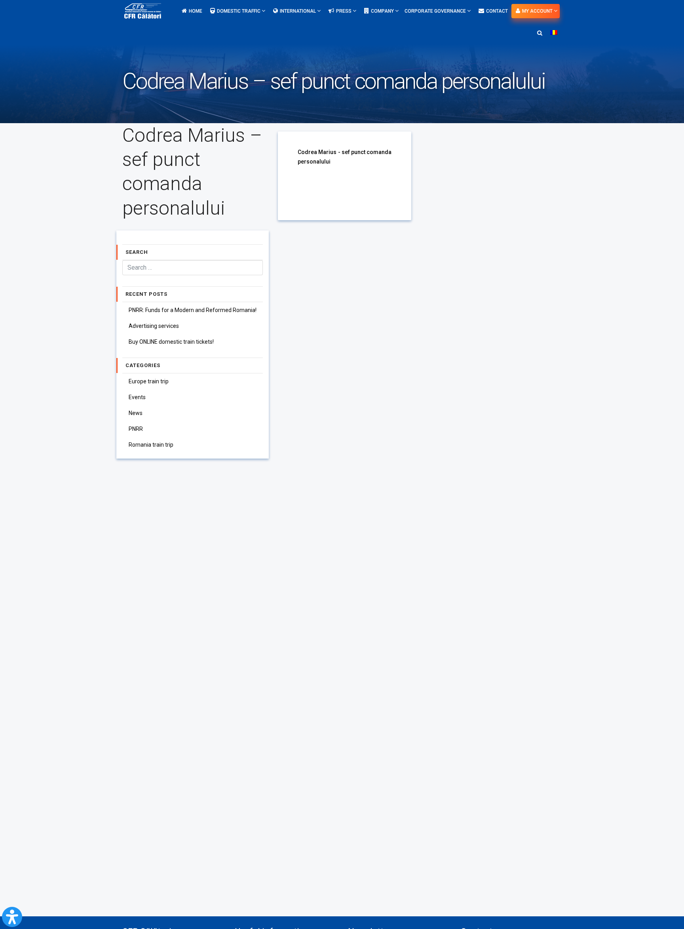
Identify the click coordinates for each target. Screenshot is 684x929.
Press (344, 11)
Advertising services (154, 326)
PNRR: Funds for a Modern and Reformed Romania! (192, 310)
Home (195, 11)
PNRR (136, 429)
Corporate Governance (436, 11)
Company (383, 11)
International (298, 11)
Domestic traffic (239, 11)
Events (137, 397)
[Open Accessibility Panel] (12, 917)
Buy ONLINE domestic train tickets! (171, 342)
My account (538, 11)
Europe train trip (149, 381)
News (135, 413)
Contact (497, 11)
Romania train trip (151, 445)
